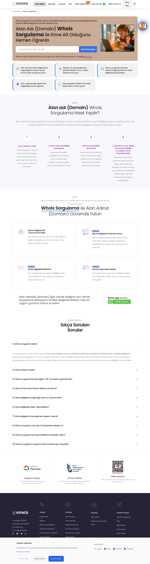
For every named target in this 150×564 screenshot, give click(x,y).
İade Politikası (45, 537)
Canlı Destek (96, 4)
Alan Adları (40, 4)
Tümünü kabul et (56, 559)
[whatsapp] (26, 533)
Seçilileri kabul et (39, 559)
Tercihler (118, 549)
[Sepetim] (135, 4)
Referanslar (121, 529)
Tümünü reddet (24, 559)
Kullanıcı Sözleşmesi (47, 529)
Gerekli (99, 549)
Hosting (51, 4)
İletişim (42, 521)
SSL (70, 4)
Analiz (109, 549)
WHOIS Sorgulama (124, 517)
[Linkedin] (18, 533)
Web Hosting (70, 517)
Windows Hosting (71, 525)
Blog (118, 521)
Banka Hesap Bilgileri (47, 525)
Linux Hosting (70, 521)
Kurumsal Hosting (72, 529)
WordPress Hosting (72, 533)
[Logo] (20, 4)
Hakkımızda (44, 517)
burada (88, 56)
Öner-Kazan (121, 533)
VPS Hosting (69, 537)
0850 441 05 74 (114, 4)
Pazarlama (130, 549)
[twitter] (22, 533)
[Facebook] (14, 533)
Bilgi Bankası (121, 525)
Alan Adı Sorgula (88, 49)
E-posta (61, 4)
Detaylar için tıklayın (23, 552)
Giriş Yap (127, 4)
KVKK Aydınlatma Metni (48, 533)
